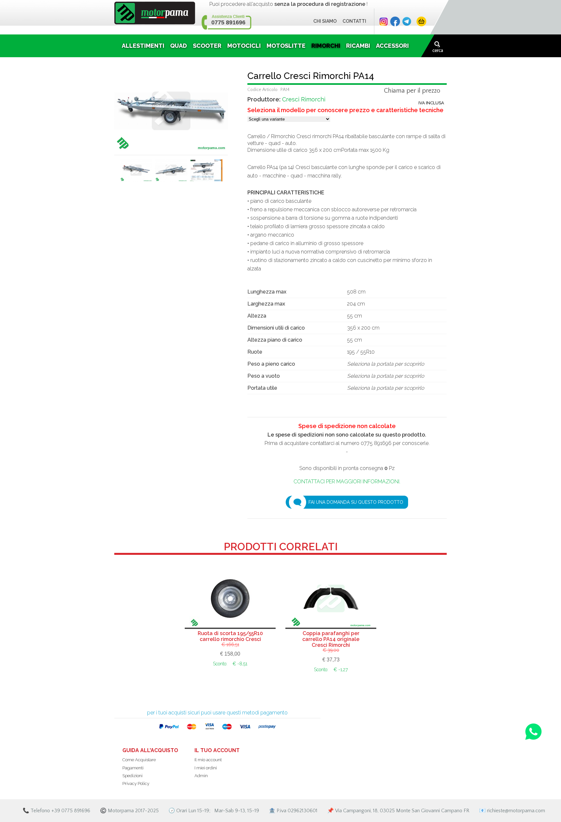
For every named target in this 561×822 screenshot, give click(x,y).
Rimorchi (325, 45)
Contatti (354, 21)
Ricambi (358, 45)
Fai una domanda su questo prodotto (355, 502)
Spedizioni (132, 775)
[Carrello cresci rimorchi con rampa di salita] (136, 173)
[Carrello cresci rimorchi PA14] (171, 110)
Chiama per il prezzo (412, 91)
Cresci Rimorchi (303, 99)
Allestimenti (143, 45)
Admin (201, 775)
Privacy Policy (135, 783)
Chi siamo (325, 21)
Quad (178, 45)
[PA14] (206, 172)
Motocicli (244, 45)
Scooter (207, 45)
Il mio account (208, 759)
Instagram (383, 21)
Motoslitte (286, 45)
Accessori (392, 45)
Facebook (395, 21)
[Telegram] (407, 21)
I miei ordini (205, 767)
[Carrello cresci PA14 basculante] (171, 173)
